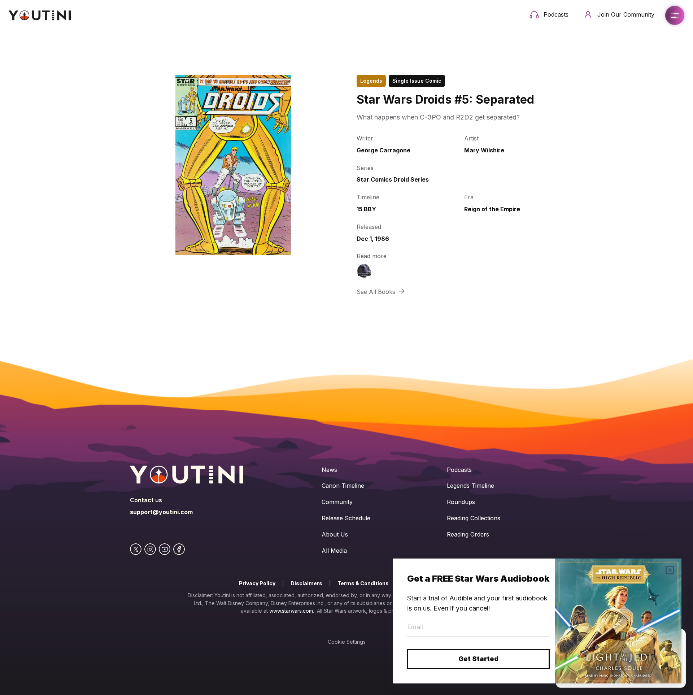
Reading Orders (468, 534)
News (329, 469)
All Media (334, 550)
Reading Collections (473, 518)
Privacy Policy (257, 583)
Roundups (461, 501)
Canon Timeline (343, 485)
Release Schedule (346, 518)
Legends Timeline (470, 485)
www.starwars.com (291, 611)
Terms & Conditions (363, 583)
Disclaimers (306, 583)
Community (337, 501)
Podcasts (459, 469)
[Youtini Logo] (40, 15)
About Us (335, 534)
